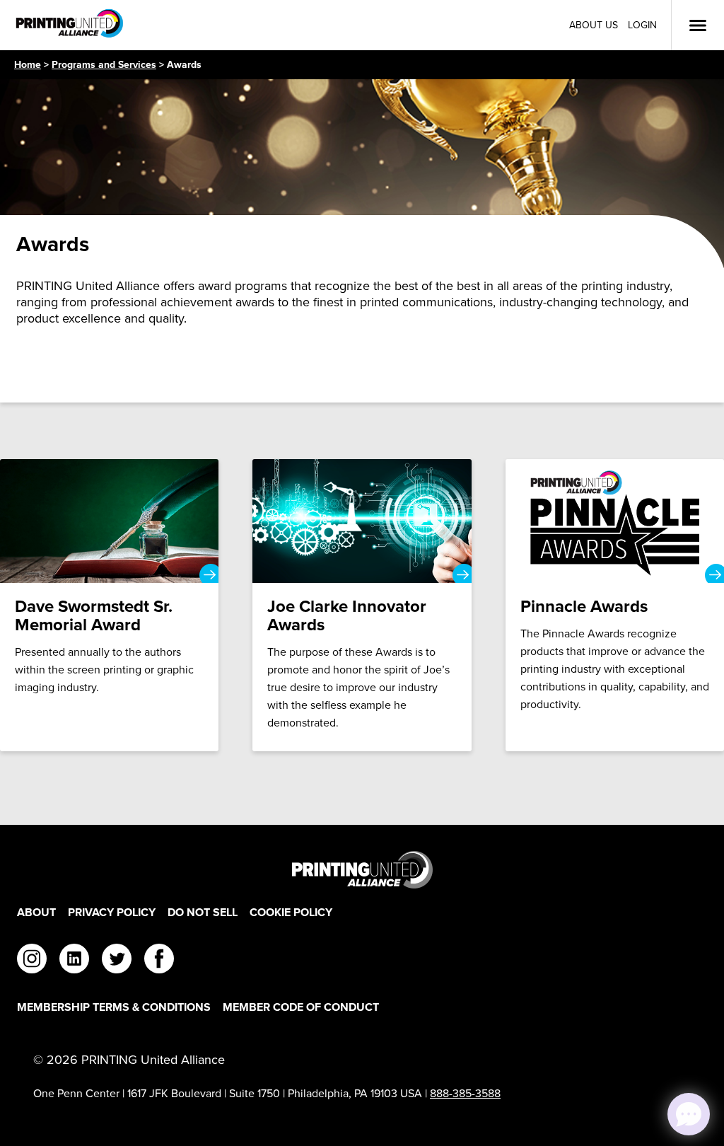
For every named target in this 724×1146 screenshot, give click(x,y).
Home (27, 64)
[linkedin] (74, 961)
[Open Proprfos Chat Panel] (688, 1114)
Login (642, 25)
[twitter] (117, 961)
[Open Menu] (697, 25)
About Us (593, 25)
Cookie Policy (291, 912)
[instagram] (32, 961)
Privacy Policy (112, 912)
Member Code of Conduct (301, 1007)
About (36, 912)
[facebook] (159, 961)
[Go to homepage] (362, 870)
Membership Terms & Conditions (114, 1007)
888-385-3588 (465, 1093)
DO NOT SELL (203, 912)
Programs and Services (104, 64)
